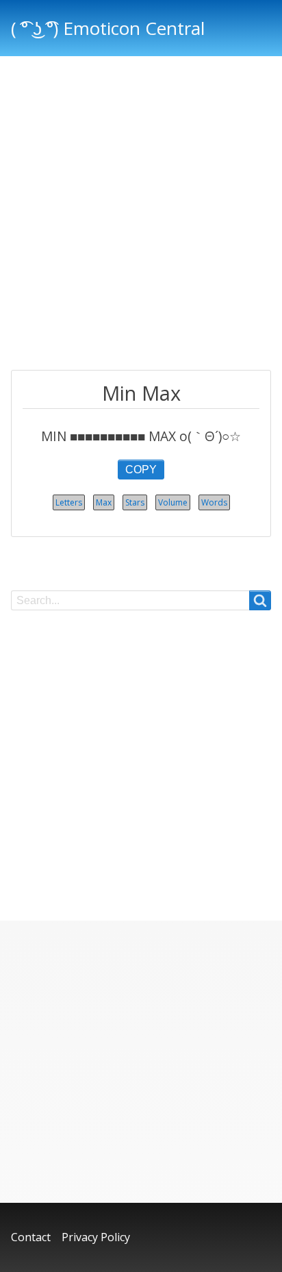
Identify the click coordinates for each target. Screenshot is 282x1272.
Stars (134, 502)
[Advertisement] (141, 215)
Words (214, 502)
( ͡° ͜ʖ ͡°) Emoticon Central (108, 28)
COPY (141, 469)
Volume (173, 502)
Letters (68, 502)
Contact (31, 1237)
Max (104, 502)
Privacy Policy (96, 1237)
